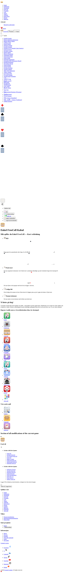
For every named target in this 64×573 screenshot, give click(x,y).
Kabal (5, 5)
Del (6, 211)
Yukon (5, 13)
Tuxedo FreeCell (11, 471)
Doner (4, 28)
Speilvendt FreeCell (12, 462)
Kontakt (13, 24)
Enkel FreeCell (10, 473)
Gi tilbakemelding (10, 214)
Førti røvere (7, 16)
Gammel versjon (5, 543)
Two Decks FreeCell (12, 456)
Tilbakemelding (7, 527)
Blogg (5, 24)
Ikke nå (3, 486)
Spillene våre (7, 208)
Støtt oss (9, 216)
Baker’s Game (10, 459)
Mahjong (6, 19)
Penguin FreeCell (11, 472)
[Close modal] (1, 36)
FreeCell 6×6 (10, 478)
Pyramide (6, 10)
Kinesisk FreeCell (11, 463)
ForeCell (9, 457)
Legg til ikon (8, 486)
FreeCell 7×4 (10, 476)
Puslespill (6, 509)
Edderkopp (6, 6)
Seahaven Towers (11, 469)
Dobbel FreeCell (11, 455)
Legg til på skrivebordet (11, 220)
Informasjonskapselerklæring (11, 518)
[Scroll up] (3, 200)
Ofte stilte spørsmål (8, 537)
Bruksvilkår (7, 519)
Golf (5, 12)
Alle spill (3, 22)
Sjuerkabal (6, 8)
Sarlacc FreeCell (11, 479)
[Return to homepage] (8, 2)
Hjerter (5, 18)
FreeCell (6, 9)
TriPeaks (6, 15)
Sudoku (6, 506)
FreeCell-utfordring (11, 475)
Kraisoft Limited (8, 570)
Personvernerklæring (9, 517)
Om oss (9, 24)
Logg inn (5, 31)
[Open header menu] (1, 33)
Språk (5, 539)
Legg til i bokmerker (10, 218)
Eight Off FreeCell (11, 460)
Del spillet (6, 540)
